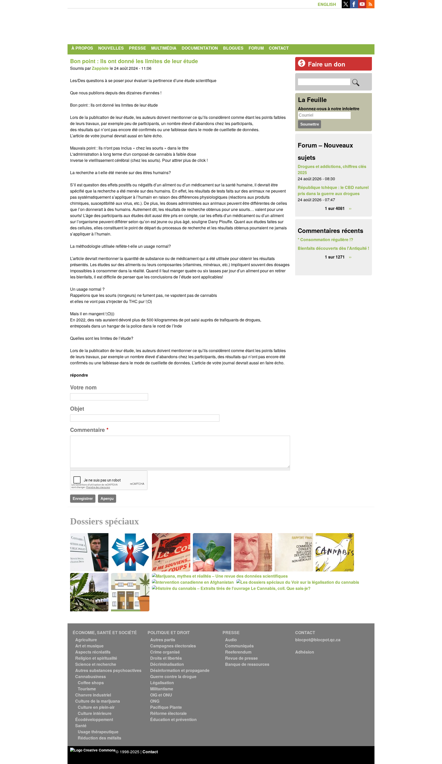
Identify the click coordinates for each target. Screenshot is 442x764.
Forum (256, 48)
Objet (77, 408)
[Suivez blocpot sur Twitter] (346, 6)
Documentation (200, 48)
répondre (79, 375)
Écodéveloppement (94, 719)
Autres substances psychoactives (108, 670)
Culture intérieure (95, 713)
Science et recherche (95, 664)
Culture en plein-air (96, 707)
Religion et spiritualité (96, 658)
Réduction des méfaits (99, 738)
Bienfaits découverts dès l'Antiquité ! (333, 248)
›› (350, 208)
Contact (279, 48)
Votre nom (83, 387)
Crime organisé (165, 652)
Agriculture (86, 640)
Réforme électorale (168, 713)
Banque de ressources (247, 664)
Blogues (233, 48)
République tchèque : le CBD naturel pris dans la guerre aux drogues (333, 190)
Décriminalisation (167, 664)
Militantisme (161, 689)
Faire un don (326, 64)
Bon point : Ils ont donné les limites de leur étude (134, 61)
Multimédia (163, 48)
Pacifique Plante (166, 707)
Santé (80, 725)
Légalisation (162, 683)
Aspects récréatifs (92, 652)
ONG (154, 701)
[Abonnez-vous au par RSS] (370, 6)
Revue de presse (241, 658)
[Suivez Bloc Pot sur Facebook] (354, 6)
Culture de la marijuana (97, 701)
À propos (82, 48)
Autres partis (162, 640)
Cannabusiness (90, 676)
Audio (231, 640)
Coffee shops (91, 683)
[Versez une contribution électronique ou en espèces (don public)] (301, 65)
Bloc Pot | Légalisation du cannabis (117, 25)
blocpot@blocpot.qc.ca (317, 640)
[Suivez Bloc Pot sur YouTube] (362, 6)
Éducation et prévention (173, 719)
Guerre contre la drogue (173, 676)
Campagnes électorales (173, 646)
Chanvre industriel (93, 695)
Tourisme (87, 689)
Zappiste (100, 68)
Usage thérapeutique (98, 732)
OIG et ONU (161, 695)
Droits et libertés (166, 658)
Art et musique (89, 646)
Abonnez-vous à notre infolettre (328, 108)
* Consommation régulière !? (325, 239)
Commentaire (89, 430)
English (327, 4)
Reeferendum (238, 652)
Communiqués (239, 646)
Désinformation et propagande (179, 670)
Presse (137, 48)
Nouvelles (111, 48)
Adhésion (304, 652)
